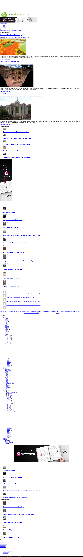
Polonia (8, 429)
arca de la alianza (18, 96)
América (4, 3)
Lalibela (17, 63)
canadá (27, 311)
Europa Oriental (8, 420)
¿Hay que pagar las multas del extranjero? (15, 242)
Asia (3, 5)
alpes (9, 311)
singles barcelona (6, 552)
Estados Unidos (46, 311)
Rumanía (8, 430)
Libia (6, 324)
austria (21, 311)
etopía (25, 96)
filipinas (55, 311)
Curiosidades (5, 9)
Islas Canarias (11, 409)
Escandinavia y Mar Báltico (10, 392)
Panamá (8, 342)
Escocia (10, 415)
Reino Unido (9, 414)
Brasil (25, 311)
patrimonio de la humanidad (31, 313)
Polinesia (6, 443)
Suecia (8, 399)
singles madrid (5, 553)
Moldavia (9, 427)
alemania (6, 311)
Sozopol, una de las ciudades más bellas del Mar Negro (18, 261)
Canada (8, 345)
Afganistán (7, 369)
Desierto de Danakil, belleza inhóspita (11, 35)
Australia (6, 440)
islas (73, 311)
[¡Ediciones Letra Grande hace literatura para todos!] (18, 22)
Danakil (21, 37)
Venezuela (9, 366)
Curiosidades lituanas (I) (10, 212)
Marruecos (7, 326)
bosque (23, 311)
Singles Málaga (3, 546)
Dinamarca (9, 393)
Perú (8, 364)
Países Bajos (7, 435)
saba (33, 96)
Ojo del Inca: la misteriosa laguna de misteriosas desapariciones (21, 235)
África (4, 2)
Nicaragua (9, 341)
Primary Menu (3, 0)
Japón (6, 378)
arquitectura (17, 311)
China (6, 372)
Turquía (53, 313)
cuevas (34, 311)
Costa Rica (9, 337)
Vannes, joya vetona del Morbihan (12, 269)
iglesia (28, 96)
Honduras (9, 339)
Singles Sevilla (3, 547)
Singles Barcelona (3, 544)
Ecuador (8, 363)
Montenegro (9, 428)
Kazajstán (6, 380)
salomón (36, 96)
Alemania (9, 404)
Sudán (6, 330)
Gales (10, 416)
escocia (38, 311)
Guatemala (9, 338)
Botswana (7, 320)
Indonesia (6, 375)
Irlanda (10, 418)
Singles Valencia (3, 542)
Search (13, 29)
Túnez (6, 332)
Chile (8, 361)
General (4, 438)
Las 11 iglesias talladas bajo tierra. (10, 61)
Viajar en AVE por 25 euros (11, 278)
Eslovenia (9, 401)
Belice (8, 336)
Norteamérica (7, 343)
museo (13, 313)
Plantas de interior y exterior (8, 551)
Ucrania (8, 434)
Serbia (8, 432)
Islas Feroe (9, 396)
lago (80, 311)
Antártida (4, 4)
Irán (5, 376)
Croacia (8, 407)
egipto (36, 311)
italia (76, 311)
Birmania (6, 371)
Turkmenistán (7, 387)
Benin (6, 319)
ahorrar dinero (2, 311)
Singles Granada (3, 545)
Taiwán (6, 386)
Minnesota (11, 352)
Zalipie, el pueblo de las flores (11, 286)
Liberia (6, 323)
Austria (8, 405)
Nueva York (11, 353)
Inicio (4, 25)
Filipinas (6, 373)
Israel (6, 377)
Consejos (4, 8)
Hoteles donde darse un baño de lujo (13, 252)
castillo (29, 311)
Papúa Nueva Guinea (9, 442)
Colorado (11, 349)
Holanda (64, 311)
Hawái (10, 351)
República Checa (10, 402)
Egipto (6, 321)
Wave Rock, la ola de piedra (11, 150)
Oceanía (4, 7)
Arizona (10, 347)
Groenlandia (9, 395)
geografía (61, 311)
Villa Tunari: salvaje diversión (11, 227)
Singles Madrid (3, 543)
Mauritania (7, 327)
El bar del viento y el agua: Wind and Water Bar (17, 138)
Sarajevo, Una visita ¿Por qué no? (12, 220)
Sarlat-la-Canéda (12, 411)
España (40, 311)
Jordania (6, 379)
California (11, 348)
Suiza (8, 419)
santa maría (40, 96)
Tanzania (6, 331)
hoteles (67, 311)
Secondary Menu (3, 23)
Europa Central (7, 400)
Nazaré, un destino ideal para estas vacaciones (16, 132)
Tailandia (6, 385)
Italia (8, 412)
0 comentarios (10, 37)
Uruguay (8, 365)
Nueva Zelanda (7, 441)
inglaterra (70, 311)
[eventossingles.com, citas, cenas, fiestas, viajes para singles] (11, 30)
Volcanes (31, 37)
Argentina (9, 358)
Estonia (8, 394)
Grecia (8, 425)
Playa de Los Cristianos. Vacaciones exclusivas (16, 157)
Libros (4, 26)
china (31, 311)
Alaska (8, 344)
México (8, 340)
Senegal (6, 328)
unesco (57, 313)
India (6, 374)
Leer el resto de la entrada (5, 59)
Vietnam (6, 388)
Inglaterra (11, 417)
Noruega (8, 398)
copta (23, 96)
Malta (8, 426)
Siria (6, 384)
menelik (30, 96)
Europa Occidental (8, 403)
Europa (4, 6)
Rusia (8, 431)
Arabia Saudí (7, 370)
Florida (10, 350)
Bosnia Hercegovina (11, 421)
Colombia (9, 362)
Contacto (4, 27)
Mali (6, 325)
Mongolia (6, 382)
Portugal (46, 313)
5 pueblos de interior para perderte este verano (16, 144)
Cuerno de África (16, 37)
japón (78, 311)
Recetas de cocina (6, 549)
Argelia (6, 318)
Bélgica (8, 406)
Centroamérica (7, 335)
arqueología (12, 311)
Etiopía (28, 37)
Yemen (6, 333)
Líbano (6, 381)
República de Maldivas (9, 383)
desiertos (24, 37)
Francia (57, 311)
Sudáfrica (6, 329)
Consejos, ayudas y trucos (7, 550)
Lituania (8, 397)
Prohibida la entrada (6, 94)
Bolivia (8, 359)
